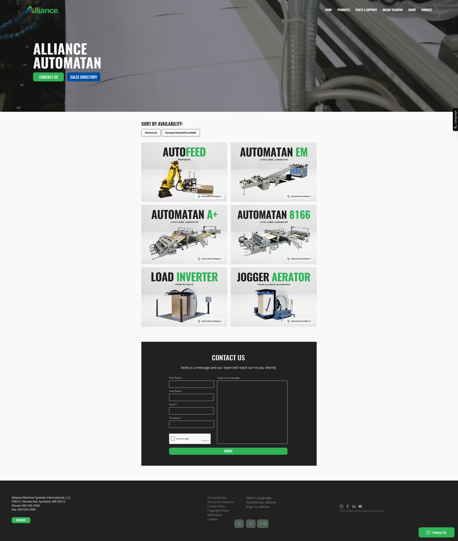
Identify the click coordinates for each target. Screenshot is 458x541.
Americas (151, 132)
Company (174, 418)
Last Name (175, 391)
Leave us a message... (229, 377)
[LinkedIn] (354, 506)
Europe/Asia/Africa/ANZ (180, 132)
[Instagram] (341, 506)
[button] (344, 9)
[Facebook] (347, 506)
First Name (175, 377)
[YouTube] (360, 506)
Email (172, 404)
